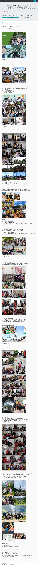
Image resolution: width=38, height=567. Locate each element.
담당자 (5, 564)
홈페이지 (3, 564)
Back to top (34, 562)
